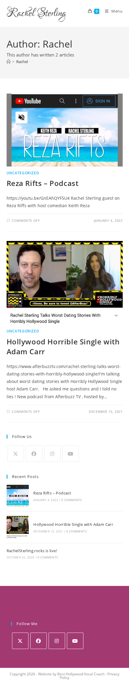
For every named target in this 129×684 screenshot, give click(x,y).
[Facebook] (34, 453)
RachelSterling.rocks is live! (32, 550)
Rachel (22, 61)
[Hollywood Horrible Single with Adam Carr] (18, 527)
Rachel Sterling (36, 13)
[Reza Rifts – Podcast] (18, 496)
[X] (16, 453)
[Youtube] (70, 453)
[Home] (8, 61)
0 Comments (71, 500)
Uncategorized (23, 172)
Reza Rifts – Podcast (43, 183)
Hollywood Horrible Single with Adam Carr (73, 524)
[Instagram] (52, 453)
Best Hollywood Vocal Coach (80, 674)
